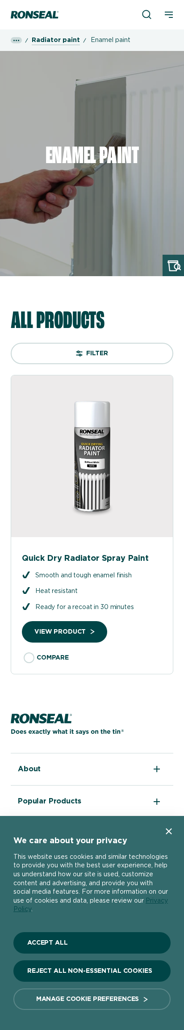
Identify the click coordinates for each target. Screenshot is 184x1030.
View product (60, 632)
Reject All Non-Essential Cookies (89, 971)
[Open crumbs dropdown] (16, 40)
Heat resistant (56, 591)
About (29, 769)
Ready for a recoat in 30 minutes (84, 607)
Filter (97, 353)
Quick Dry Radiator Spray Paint (85, 559)
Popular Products (49, 801)
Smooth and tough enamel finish (83, 575)
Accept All (47, 943)
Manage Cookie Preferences (87, 999)
